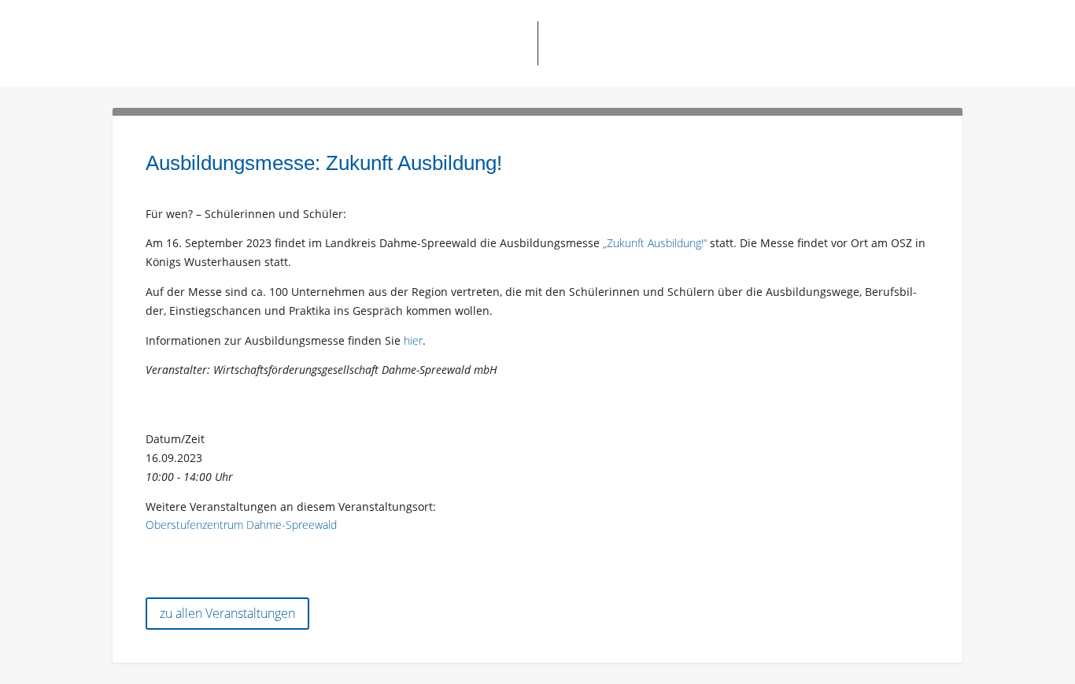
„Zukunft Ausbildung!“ (655, 242)
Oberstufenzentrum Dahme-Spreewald (241, 524)
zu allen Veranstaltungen (227, 613)
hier (413, 340)
